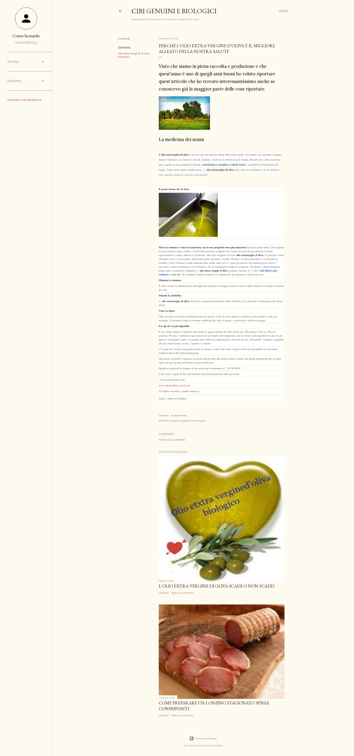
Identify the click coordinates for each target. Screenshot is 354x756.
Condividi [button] (124, 38)
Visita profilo (26, 42)
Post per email (179, 415)
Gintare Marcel (214, 745)
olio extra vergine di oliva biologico (187, 420)
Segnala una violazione (24, 100)
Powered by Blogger (206, 738)
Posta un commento (172, 439)
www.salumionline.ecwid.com (174, 385)
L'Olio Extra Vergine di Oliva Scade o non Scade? (217, 586)
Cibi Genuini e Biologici (174, 11)
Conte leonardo (26, 36)
